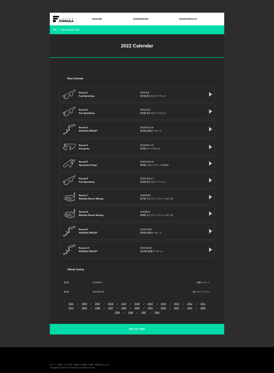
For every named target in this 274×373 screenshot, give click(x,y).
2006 (123, 308)
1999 (117, 312)
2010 (71, 308)
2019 (97, 303)
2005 (137, 308)
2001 (189, 308)
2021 (71, 303)
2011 (202, 303)
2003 (163, 308)
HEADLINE (97, 19)
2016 (137, 303)
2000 (203, 308)
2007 (110, 308)
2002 (176, 308)
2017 (123, 303)
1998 (130, 312)
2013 (176, 303)
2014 (163, 303)
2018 (110, 303)
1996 (156, 312)
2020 (84, 303)
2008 (97, 308)
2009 (84, 308)
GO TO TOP (137, 329)
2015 (150, 303)
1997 (143, 312)
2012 (189, 303)
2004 (150, 308)
